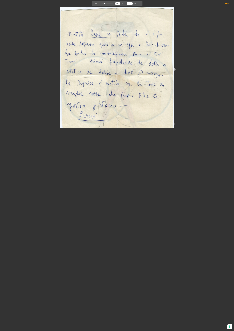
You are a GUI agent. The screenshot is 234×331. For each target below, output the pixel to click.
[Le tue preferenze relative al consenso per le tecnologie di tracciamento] (229, 326)
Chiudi (227, 4)
